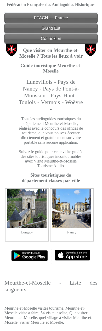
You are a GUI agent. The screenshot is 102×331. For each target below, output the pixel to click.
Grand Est (51, 28)
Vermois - (53, 102)
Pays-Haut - (64, 95)
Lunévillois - (42, 82)
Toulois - (30, 102)
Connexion (51, 38)
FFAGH (41, 18)
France (61, 18)
